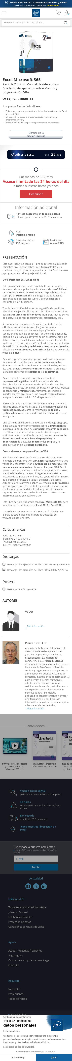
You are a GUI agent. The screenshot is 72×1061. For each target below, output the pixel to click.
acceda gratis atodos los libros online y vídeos (40, 804)
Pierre (22, 99)
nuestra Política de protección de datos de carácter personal (35, 851)
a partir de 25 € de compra (34, 817)
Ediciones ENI (36, 13)
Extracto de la (36, 134)
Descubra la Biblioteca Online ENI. (36, 4)
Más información (35, 626)
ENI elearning (18, 1014)
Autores (10, 600)
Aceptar (36, 867)
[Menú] (4, 13)
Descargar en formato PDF (21, 589)
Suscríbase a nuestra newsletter (35, 849)
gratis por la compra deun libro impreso (40, 792)
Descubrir (36, 194)
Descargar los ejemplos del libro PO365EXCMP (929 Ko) (37, 570)
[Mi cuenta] (67, 13)
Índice (8, 582)
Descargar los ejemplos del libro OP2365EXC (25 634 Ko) (38, 564)
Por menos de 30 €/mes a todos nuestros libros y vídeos (36, 180)
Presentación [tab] (15, 257)
